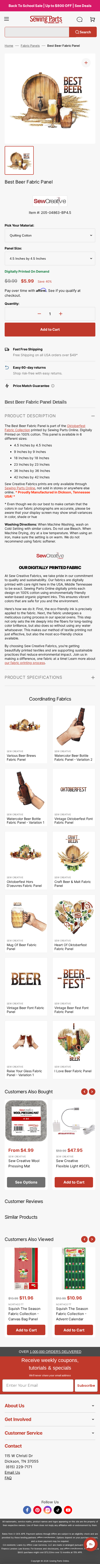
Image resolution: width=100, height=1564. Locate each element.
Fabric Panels (30, 45)
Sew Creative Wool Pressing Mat (24, 1163)
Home (9, 45)
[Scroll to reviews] (50, 190)
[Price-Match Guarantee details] (52, 385)
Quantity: (12, 303)
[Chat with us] (79, 19)
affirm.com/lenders (46, 1537)
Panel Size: (13, 248)
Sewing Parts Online (20, 488)
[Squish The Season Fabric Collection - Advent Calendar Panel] (73, 1292)
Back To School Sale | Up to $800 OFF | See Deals (50, 5)
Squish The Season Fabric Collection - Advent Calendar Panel (72, 1316)
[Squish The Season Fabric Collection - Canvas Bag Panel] (26, 1292)
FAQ (8, 1478)
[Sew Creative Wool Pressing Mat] (26, 1145)
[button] (6, 19)
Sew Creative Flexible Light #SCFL (73, 1163)
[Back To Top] (93, 1557)
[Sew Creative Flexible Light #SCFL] (73, 1145)
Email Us (12, 1472)
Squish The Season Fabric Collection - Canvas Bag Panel (24, 1313)
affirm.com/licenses (73, 1548)
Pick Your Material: (19, 225)
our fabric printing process (25, 663)
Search (85, 32)
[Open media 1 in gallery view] (86, 62)
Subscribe (86, 1385)
